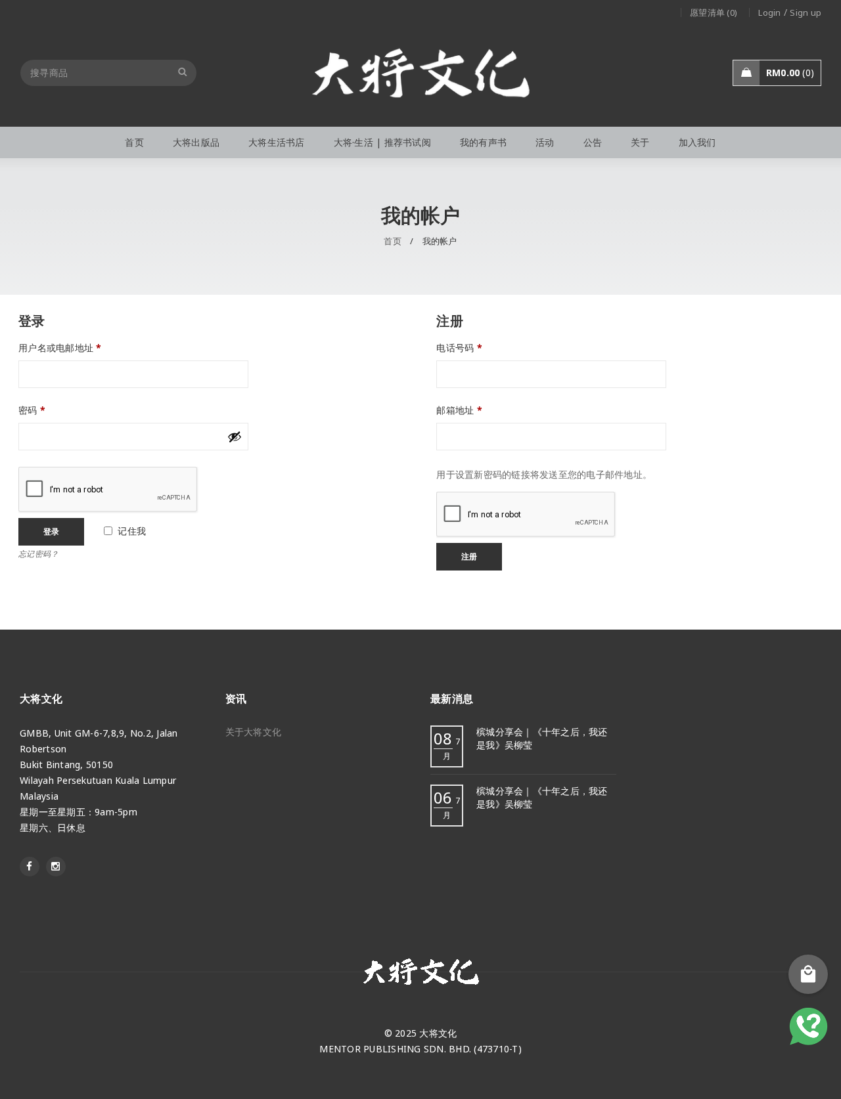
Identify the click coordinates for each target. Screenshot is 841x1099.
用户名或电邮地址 (60, 348)
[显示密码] (234, 436)
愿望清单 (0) (713, 12)
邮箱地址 (459, 410)
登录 (51, 531)
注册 (469, 556)
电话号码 (459, 348)
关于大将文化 (253, 731)
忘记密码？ (38, 553)
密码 (31, 410)
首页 (392, 241)
